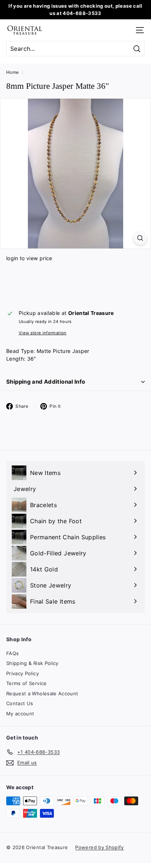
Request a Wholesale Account (42, 693)
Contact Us (19, 703)
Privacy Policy (22, 673)
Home (12, 72)
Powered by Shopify (99, 847)
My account (20, 713)
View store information (43, 332)
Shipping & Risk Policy (32, 663)
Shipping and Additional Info (45, 381)
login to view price (29, 258)
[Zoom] (140, 238)
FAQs (12, 653)
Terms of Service (26, 683)
